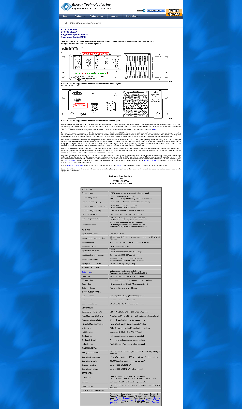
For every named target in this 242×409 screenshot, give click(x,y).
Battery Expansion (124, 398)
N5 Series (120, 165)
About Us (114, 16)
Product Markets (96, 16)
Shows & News (131, 16)
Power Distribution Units (75, 165)
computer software (149, 160)
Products (78, 16)
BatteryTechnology (70, 160)
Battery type (86, 272)
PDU (155, 130)
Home (65, 16)
